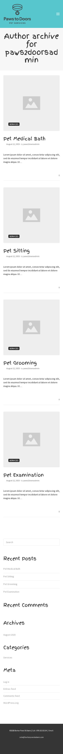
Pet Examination (23, 475)
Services (7, 657)
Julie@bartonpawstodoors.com (31, 737)
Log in (6, 681)
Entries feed (9, 688)
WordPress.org (11, 702)
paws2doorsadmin (31, 144)
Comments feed (11, 695)
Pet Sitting (16, 250)
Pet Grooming (20, 362)
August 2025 (9, 634)
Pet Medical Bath (24, 138)
